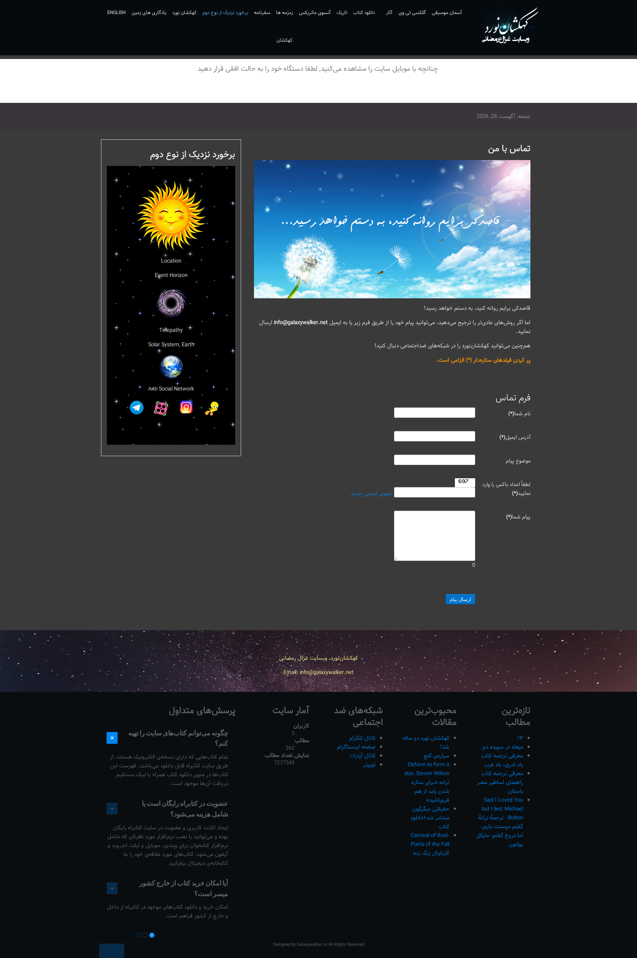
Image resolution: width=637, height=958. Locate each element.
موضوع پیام (518, 461)
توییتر (369, 764)
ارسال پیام (460, 599)
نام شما (519, 413)
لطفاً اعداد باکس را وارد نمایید (506, 489)
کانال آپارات (362, 755)
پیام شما (518, 517)
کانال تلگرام (362, 738)
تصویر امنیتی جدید (372, 494)
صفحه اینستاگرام (356, 747)
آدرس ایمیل (514, 437)
